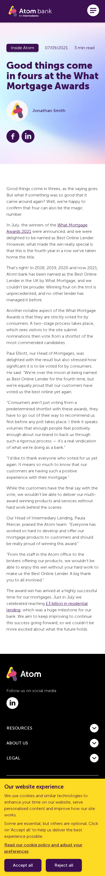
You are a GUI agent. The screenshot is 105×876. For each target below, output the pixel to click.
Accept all (23, 865)
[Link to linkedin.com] (12, 703)
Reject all (63, 865)
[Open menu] (93, 11)
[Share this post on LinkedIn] (28, 136)
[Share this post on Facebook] (12, 136)
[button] (52, 728)
